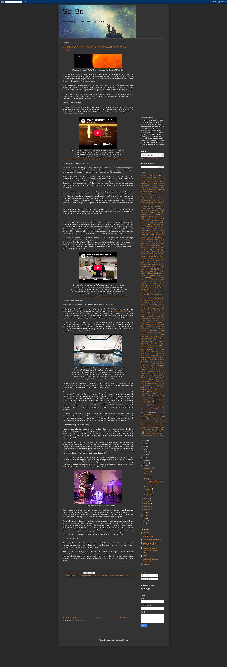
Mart (152, 324)
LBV (156, 306)
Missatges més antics (126, 617)
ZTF (159, 435)
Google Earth (160, 277)
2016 (144, 515)
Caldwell (161, 206)
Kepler (162, 302)
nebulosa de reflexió (147, 343)
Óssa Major (145, 361)
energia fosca (159, 247)
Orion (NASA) (160, 359)
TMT (151, 419)
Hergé (149, 283)
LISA (154, 310)
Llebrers (159, 310)
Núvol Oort (155, 355)
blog (151, 202)
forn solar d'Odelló (93, 405)
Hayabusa (143, 283)
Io (161, 296)
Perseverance (145, 369)
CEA (152, 214)
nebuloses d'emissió (147, 347)
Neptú (142, 349)
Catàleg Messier (157, 212)
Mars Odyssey (153, 320)
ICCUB (145, 292)
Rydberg (147, 385)
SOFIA (154, 396)
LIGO (145, 310)
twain (146, 421)
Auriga (150, 194)
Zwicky (162, 435)
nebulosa (161, 341)
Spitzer (161, 400)
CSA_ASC (155, 228)
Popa (148, 373)
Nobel (157, 353)
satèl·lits (143, 389)
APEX (149, 183)
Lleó (163, 310)
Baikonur (161, 194)
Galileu (142, 271)
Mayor (157, 326)
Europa (153, 258)
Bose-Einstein (149, 204)
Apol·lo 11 (161, 183)
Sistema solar (124, 575)
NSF (142, 355)
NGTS (158, 351)
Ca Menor (150, 206)
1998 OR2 (143, 175)
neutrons (153, 349)
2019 (148, 175)
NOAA (149, 353)
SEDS (146, 391)
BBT (158, 196)
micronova (161, 332)
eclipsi (147, 243)
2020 (144, 460)
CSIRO (162, 228)
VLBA (145, 429)
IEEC (158, 292)
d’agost (146, 471)
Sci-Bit (73, 11)
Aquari (148, 185)
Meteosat (150, 332)
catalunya (143, 214)
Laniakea (149, 306)
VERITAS (158, 425)
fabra (142, 262)
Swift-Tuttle (157, 410)
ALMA (146, 179)
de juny (146, 501)
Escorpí (162, 249)
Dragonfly (143, 241)
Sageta (157, 385)
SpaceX (147, 400)
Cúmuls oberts (159, 232)
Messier (143, 330)
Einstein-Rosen (160, 245)
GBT (163, 271)
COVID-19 (161, 226)
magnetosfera (145, 318)
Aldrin (158, 177)
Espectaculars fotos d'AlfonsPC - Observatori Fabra (151, 550)
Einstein (152, 245)
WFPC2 (162, 431)
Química (155, 377)
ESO (142, 251)
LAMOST (143, 306)
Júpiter (161, 300)
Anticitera (161, 181)
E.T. (157, 241)
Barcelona (153, 196)
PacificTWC (147, 363)
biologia (143, 202)
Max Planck (151, 326)
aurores (155, 194)
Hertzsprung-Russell (150, 285)
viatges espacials (151, 427)
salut (142, 387)
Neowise (161, 347)
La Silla (161, 304)
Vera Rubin (148, 425)
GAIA (146, 269)
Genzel (147, 275)
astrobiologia (152, 189)
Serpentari (152, 391)
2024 (144, 449)
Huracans (156, 290)
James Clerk (147, 298)
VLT (153, 429)
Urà (147, 423)
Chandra (144, 218)
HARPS (155, 281)
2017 (144, 513)
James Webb (156, 298)
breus (155, 204)
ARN (149, 187)
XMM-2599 (146, 435)
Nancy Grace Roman (158, 338)
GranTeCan (144, 279)
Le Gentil (161, 306)
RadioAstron (144, 379)
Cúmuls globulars (147, 232)
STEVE (143, 406)
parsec (147, 365)
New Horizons (145, 351)
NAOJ (142, 341)
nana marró (157, 336)
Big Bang (152, 200)
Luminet (143, 314)
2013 (144, 524)
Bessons (161, 198)
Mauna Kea (144, 326)
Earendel (161, 241)
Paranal (162, 363)
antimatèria (144, 183)
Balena (142, 196)
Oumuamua (161, 361)
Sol (129, 575)
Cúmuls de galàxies (157, 230)
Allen (142, 179)
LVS (148, 314)
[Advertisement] (98, 596)
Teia (163, 412)
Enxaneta (149, 249)
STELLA (155, 404)
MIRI (142, 334)
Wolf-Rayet (159, 433)
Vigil (158, 427)
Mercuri (161, 328)
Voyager (161, 429)
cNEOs (151, 222)
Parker (118, 575)
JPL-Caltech (149, 300)
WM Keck (148, 433)
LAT (153, 306)
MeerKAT (150, 328)
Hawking (161, 281)
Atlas (142, 194)
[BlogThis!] (87, 573)
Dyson (153, 241)
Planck (148, 371)
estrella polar (144, 256)
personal (154, 369)
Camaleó (148, 208)
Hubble (144, 289)
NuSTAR (147, 355)
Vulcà (142, 431)
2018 (144, 465)
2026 (144, 443)
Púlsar (143, 375)
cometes (161, 222)
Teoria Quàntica (145, 417)
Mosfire (156, 334)
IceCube (149, 292)
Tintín (145, 419)
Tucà (142, 421)
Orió (154, 359)
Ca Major (143, 206)
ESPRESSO (160, 251)
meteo (161, 330)
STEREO (161, 404)
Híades (158, 285)
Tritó (157, 419)
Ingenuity (156, 294)
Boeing (162, 202)
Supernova (145, 410)
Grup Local (161, 279)
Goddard (94, 575)
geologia (153, 275)
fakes (145, 262)
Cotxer (155, 226)
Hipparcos (154, 287)
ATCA (162, 192)
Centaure (144, 216)
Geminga (161, 273)
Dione (148, 237)
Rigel (142, 383)
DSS (148, 241)
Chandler (161, 216)
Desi (142, 237)
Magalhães (154, 314)
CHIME (149, 218)
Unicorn (143, 423)
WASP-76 (146, 431)
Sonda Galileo (153, 398)
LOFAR (147, 312)
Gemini (143, 275)
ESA (157, 249)
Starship (149, 404)
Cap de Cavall (156, 208)
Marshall (147, 324)
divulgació (88, 575)
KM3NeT (149, 304)
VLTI (156, 429)
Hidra (162, 285)
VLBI (149, 429)
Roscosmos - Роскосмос (156, 383)
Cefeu (162, 214)
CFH (156, 216)
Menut (156, 328)
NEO (157, 347)
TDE (142, 412)
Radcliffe (161, 377)
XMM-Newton (153, 435)
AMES (150, 179)
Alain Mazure (153, 177)
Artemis (153, 187)
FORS (148, 266)
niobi (107, 387)
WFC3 (157, 431)
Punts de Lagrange (152, 375)
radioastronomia (154, 379)
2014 (144, 521)
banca (147, 196)
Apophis (143, 185)
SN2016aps (144, 396)
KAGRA (143, 302)
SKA (159, 393)
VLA (142, 429)
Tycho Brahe (160, 421)
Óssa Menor (153, 361)
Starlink (143, 404)
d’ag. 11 (149, 489)
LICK (142, 310)
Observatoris (111, 575)
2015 (144, 518)
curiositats (144, 234)
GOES (154, 277)
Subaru (149, 406)
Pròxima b (154, 373)
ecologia (153, 243)
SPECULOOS (154, 400)
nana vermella (148, 338)
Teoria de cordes (158, 415)
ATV (146, 194)
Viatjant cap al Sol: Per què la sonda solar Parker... (154, 482)
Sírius (142, 393)
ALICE (162, 177)
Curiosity (152, 234)
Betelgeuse (144, 200)
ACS (159, 175)
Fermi (142, 264)
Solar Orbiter (144, 398)
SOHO (159, 396)
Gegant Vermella (153, 273)
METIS (155, 332)
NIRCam (143, 353)
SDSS (142, 391)
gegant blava (144, 273)
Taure (162, 410)
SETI (157, 391)
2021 (144, 457)
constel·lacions (153, 224)
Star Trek (144, 402)
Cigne (152, 220)
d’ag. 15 (149, 476)
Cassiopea (154, 210)
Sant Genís (148, 387)
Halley (150, 281)
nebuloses (160, 345)
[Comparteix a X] (89, 573)
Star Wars (152, 402)
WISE (142, 433)
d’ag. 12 (149, 486)
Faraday (154, 262)
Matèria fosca (159, 324)
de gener (147, 509)
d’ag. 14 (149, 479)
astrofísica (160, 189)
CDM (148, 214)
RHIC (162, 381)
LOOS (151, 312)
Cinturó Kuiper (159, 220)
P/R (142, 363)
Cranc (142, 228)
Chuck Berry (155, 218)
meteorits (143, 332)
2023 (144, 452)
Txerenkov (152, 421)
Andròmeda (160, 179)
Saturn (149, 389)
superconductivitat (146, 408)
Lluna (142, 312)
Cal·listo (143, 208)
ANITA (149, 181)
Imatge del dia (147, 294)
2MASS (152, 175)
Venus (143, 425)
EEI (157, 243)
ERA (153, 249)
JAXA (162, 298)
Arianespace (160, 185)
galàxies (155, 269)
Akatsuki (146, 177)
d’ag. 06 (149, 494)
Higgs (142, 287)
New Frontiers (160, 349)
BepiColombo (144, 198)
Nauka (155, 341)
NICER (162, 351)
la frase (155, 304)
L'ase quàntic (147, 564)
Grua (155, 279)
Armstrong (144, 187)
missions (100, 575)
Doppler (143, 239)
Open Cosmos (144, 359)
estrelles (153, 256)
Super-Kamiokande (158, 406)
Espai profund (151, 251)
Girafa (162, 275)
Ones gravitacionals (157, 357)
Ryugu (152, 385)
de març (147, 503)
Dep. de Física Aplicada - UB (152, 540)
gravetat (150, 279)
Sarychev (156, 387)
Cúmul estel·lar (146, 230)
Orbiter (151, 359)
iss (163, 296)
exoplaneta (144, 260)
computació (144, 224)
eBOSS (143, 243)
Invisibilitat (157, 296)
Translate (156, 158)
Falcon (149, 262)
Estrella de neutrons (157, 253)
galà (149, 269)
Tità (148, 419)
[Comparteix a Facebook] (91, 573)
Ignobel (162, 292)
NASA (105, 575)
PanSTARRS (155, 363)
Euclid (148, 258)
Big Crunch (160, 200)
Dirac (152, 237)
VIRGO (162, 427)
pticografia (161, 373)
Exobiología (160, 258)
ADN (163, 175)
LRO (154, 312)
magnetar (150, 316)
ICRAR (154, 292)
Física (146, 264)
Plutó (158, 371)
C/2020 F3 (161, 204)
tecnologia (152, 412)
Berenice (154, 198)
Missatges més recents (70, 617)
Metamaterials (153, 330)
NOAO (153, 353)
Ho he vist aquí (128, 565)
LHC (163, 308)
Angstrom (143, 181)
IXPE (142, 298)
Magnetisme (160, 316)
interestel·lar (144, 296)
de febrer (147, 506)
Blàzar (148, 202)
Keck (147, 302)
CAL (156, 206)
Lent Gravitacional (154, 308)
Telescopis (146, 414)
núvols (162, 355)
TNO (154, 419)
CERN (151, 216)
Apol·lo (154, 183)
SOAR (149, 396)
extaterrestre (151, 260)
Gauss (159, 271)
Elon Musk (144, 247)
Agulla (142, 177)
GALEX (162, 269)
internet (150, 296)
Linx (149, 310)
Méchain (161, 326)
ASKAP (162, 187)
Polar (162, 371)
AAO (156, 175)
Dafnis (162, 234)
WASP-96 (152, 431)
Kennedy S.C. (154, 302)
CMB (142, 222)
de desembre (148, 468)
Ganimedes (148, 271)
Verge (154, 425)
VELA (155, 423)
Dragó (156, 239)
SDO (162, 389)
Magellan (161, 314)
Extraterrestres (159, 260)
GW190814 (144, 281)
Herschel (155, 283)
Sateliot (162, 387)
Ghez (158, 275)
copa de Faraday (120, 311)
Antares (155, 181)
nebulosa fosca (159, 343)
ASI (158, 187)
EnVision (143, 249)
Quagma (161, 375)
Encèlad (152, 247)
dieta (145, 237)
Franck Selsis (156, 266)
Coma (156, 222)
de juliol (147, 498)
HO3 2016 (161, 287)
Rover (142, 385)
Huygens (161, 290)
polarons (143, 373)
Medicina (143, 328)
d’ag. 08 (149, 492)
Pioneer (143, 371)
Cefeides (157, 214)
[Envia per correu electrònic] (84, 573)
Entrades (146, 575)
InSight (162, 294)
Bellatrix (162, 196)
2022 (144, 454)
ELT (148, 247)
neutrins (147, 349)
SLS (163, 393)
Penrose (143, 367)
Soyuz (142, 400)
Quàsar (143, 377)
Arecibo (154, 185)
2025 (144, 446)
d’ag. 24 (149, 473)
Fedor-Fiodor (160, 262)
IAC (142, 292)
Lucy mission (160, 312)
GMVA (142, 277)
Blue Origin (156, 202)
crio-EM (148, 228)
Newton (152, 351)
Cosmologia (149, 226)
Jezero (143, 300)
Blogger (124, 640)
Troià (162, 419)
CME (146, 222)
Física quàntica (154, 264)
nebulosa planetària (148, 345)
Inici (98, 617)
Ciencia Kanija (145, 220)
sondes (161, 398)
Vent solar (161, 423)
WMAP (153, 433)
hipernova (147, 287)
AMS (154, 179)
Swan (151, 410)
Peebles (152, 365)
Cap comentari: (76, 572)
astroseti (156, 192)
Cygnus (158, 234)
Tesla (158, 417)
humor (150, 290)
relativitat (157, 381)
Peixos (162, 365)
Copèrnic (161, 224)
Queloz (149, 377)
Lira (152, 310)
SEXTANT (161, 391)
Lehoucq (143, 308)
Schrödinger (156, 389)
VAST (151, 423)
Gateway (154, 271)
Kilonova (143, 304)
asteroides (144, 189)
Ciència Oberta (148, 536)
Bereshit (146, 533)
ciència (161, 218)
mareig (153, 318)
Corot (142, 226)
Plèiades (153, 371)
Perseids (152, 367)
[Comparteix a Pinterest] (93, 573)
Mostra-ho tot (161, 567)
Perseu (162, 367)
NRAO (162, 353)
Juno (156, 300)
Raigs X (150, 381)
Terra (153, 417)
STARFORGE (160, 402)
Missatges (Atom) (78, 620)
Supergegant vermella (157, 408)
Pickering (161, 369)
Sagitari (161, 385)
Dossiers (149, 239)
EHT (147, 245)
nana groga (149, 336)
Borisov (143, 204)
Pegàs (157, 365)
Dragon (162, 239)
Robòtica (146, 383)
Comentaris (147, 579)
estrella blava (145, 253)
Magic (142, 316)
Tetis (142, 419)
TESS (162, 417)
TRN (160, 419)
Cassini (147, 210)
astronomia (81, 575)
